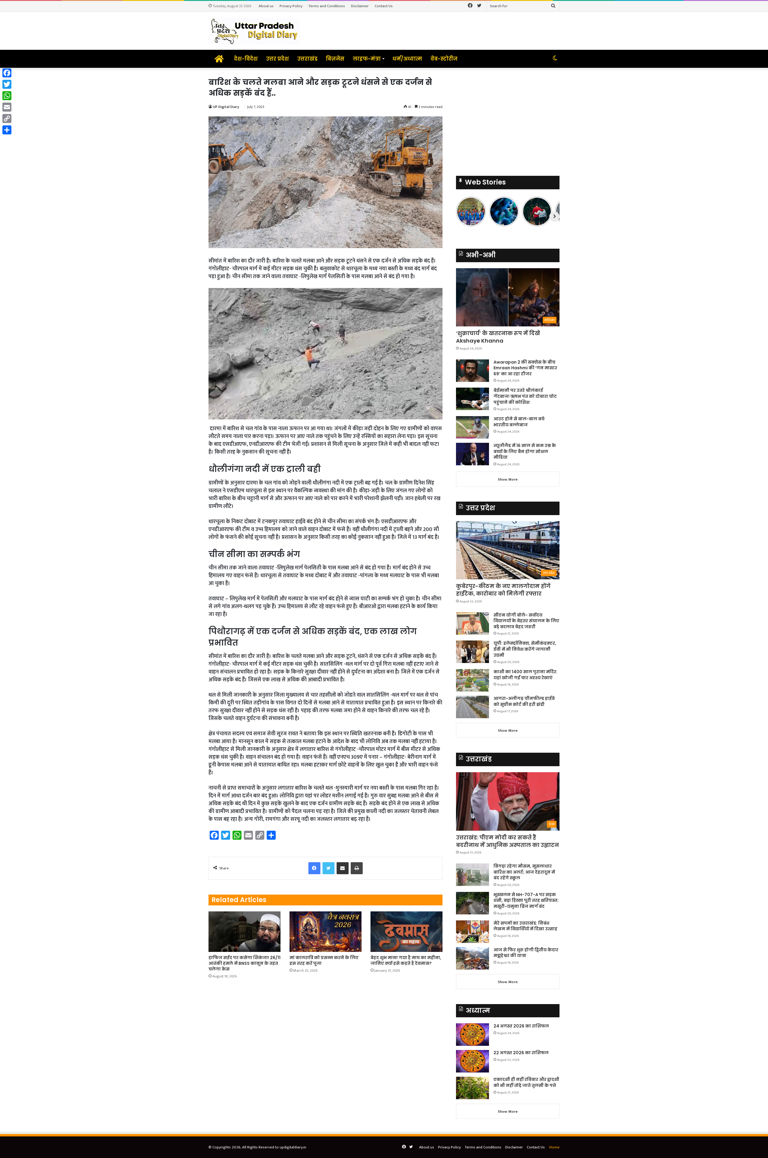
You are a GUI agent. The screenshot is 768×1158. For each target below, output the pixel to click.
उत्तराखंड (307, 58)
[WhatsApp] (7, 95)
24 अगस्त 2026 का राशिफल (521, 1026)
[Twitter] (7, 84)
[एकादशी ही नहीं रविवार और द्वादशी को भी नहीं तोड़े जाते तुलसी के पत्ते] (472, 1088)
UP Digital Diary (226, 107)
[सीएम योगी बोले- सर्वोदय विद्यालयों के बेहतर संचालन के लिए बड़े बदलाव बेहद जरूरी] (472, 623)
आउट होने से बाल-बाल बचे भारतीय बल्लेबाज (519, 422)
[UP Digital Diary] (254, 30)
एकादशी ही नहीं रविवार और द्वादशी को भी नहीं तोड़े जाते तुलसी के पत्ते (526, 1082)
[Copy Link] (7, 118)
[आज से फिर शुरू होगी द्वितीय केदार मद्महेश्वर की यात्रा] (472, 958)
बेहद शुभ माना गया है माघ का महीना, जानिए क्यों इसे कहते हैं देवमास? (405, 960)
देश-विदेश (246, 58)
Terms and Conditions (326, 6)
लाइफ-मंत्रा (367, 58)
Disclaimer (360, 6)
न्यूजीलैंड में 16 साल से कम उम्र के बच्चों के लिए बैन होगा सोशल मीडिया (525, 451)
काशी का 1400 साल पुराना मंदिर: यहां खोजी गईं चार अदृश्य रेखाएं (525, 675)
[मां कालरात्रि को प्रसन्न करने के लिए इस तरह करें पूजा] (326, 931)
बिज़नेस (335, 58)
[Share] (7, 130)
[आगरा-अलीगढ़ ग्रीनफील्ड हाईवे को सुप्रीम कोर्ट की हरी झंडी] (472, 707)
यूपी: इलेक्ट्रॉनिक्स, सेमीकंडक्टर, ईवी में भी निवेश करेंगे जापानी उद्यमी (525, 649)
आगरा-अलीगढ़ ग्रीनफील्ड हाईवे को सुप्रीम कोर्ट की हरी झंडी (524, 701)
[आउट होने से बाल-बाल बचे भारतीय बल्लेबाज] (472, 427)
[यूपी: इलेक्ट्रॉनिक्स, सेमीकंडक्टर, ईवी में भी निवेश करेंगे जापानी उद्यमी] (472, 651)
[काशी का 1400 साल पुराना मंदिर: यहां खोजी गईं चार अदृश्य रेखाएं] (472, 680)
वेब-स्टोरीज (444, 58)
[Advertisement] (508, 119)
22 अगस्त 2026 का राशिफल (521, 1053)
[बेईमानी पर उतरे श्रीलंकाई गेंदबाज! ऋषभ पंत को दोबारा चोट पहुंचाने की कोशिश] (472, 399)
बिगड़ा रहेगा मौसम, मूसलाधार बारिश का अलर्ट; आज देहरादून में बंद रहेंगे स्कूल (524, 872)
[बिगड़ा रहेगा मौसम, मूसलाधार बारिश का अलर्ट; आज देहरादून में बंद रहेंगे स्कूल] (472, 874)
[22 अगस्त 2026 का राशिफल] (472, 1061)
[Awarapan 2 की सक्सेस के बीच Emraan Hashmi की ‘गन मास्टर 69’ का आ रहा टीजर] (472, 370)
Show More (508, 479)
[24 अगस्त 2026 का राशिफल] (472, 1034)
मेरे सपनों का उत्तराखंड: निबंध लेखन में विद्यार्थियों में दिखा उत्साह (525, 926)
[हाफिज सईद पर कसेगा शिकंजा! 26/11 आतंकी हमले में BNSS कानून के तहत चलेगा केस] (244, 931)
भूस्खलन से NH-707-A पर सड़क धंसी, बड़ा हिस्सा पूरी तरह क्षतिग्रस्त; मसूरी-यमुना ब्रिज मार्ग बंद (526, 900)
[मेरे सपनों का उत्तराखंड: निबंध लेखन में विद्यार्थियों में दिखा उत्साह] (472, 931)
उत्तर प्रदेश (277, 58)
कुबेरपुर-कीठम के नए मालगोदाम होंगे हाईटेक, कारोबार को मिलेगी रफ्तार (503, 589)
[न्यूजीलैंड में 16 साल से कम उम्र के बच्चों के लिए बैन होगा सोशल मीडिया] (472, 454)
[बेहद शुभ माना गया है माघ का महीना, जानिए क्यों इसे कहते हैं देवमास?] (406, 931)
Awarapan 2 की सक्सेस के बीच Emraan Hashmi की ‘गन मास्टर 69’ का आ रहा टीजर (525, 368)
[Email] (7, 107)
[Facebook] (7, 73)
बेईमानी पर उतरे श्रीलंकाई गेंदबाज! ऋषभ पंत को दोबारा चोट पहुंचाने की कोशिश (525, 396)
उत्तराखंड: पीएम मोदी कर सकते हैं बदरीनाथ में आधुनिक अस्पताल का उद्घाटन (507, 841)
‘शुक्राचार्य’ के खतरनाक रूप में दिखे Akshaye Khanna (498, 336)
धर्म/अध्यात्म (407, 58)
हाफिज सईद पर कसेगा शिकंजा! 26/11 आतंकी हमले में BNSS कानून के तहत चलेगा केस (244, 963)
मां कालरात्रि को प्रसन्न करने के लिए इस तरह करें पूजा (324, 960)
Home (554, 1147)
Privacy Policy (291, 6)
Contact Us (384, 6)
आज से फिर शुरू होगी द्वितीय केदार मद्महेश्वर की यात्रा (526, 953)
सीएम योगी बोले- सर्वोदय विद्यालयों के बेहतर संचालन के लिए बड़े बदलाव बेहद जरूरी (526, 621)
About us (266, 6)
